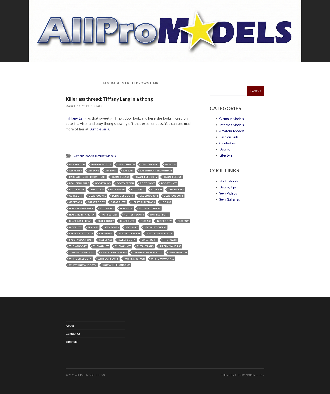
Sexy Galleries (229, 199)
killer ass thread (80, 221)
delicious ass (97, 195)
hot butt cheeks (149, 208)
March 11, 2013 (77, 106)
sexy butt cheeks (155, 227)
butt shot (138, 189)
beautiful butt (79, 183)
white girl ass (178, 252)
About (70, 325)
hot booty (107, 208)
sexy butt (131, 227)
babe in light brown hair (156, 170)
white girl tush (135, 258)
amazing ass (77, 164)
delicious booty (122, 195)
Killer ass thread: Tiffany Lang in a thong (109, 99)
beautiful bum (172, 176)
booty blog (103, 183)
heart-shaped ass (143, 202)
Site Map (72, 341)
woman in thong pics (116, 265)
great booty (96, 202)
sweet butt (149, 239)
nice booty (164, 221)
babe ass (128, 170)
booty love (147, 183)
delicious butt (173, 195)
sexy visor (105, 233)
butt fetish (76, 189)
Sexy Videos (228, 193)
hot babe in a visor (81, 208)
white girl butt (108, 258)
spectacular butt (81, 239)
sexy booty (111, 227)
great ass (75, 202)
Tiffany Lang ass (170, 246)
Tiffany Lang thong (114, 252)
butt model (117, 189)
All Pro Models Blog (90, 375)
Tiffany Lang (76, 118)
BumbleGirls (99, 129)
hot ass (166, 202)
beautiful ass (120, 176)
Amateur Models (231, 131)
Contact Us (73, 333)
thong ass (170, 239)
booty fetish (125, 183)
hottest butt (159, 214)
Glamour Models (83, 156)
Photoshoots (229, 181)
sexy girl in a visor (81, 233)
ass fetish (75, 170)
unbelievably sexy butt (148, 252)
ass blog (170, 164)
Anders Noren (245, 375)
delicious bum (149, 195)
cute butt (76, 195)
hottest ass (109, 214)
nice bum (183, 221)
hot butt (126, 208)
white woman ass (162, 258)
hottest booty (134, 214)
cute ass (156, 189)
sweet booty (127, 239)
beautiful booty (146, 176)
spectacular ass (129, 233)
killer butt (127, 221)
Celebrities (227, 143)
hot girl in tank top (82, 214)
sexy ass (93, 227)
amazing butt (150, 164)
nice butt (75, 227)
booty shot (169, 183)
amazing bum (126, 164)
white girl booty (80, 258)
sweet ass (105, 239)
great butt (118, 202)
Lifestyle (225, 155)
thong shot (123, 246)
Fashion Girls (229, 137)
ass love (93, 170)
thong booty (78, 246)
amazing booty (101, 164)
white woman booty (82, 265)
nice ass (146, 221)
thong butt (101, 246)
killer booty (106, 221)
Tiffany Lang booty (82, 252)
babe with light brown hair (87, 176)
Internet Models (105, 156)
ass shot (111, 170)
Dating (224, 149)
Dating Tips (228, 187)
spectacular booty (159, 233)
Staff (98, 106)
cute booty (176, 189)
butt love (97, 189)
